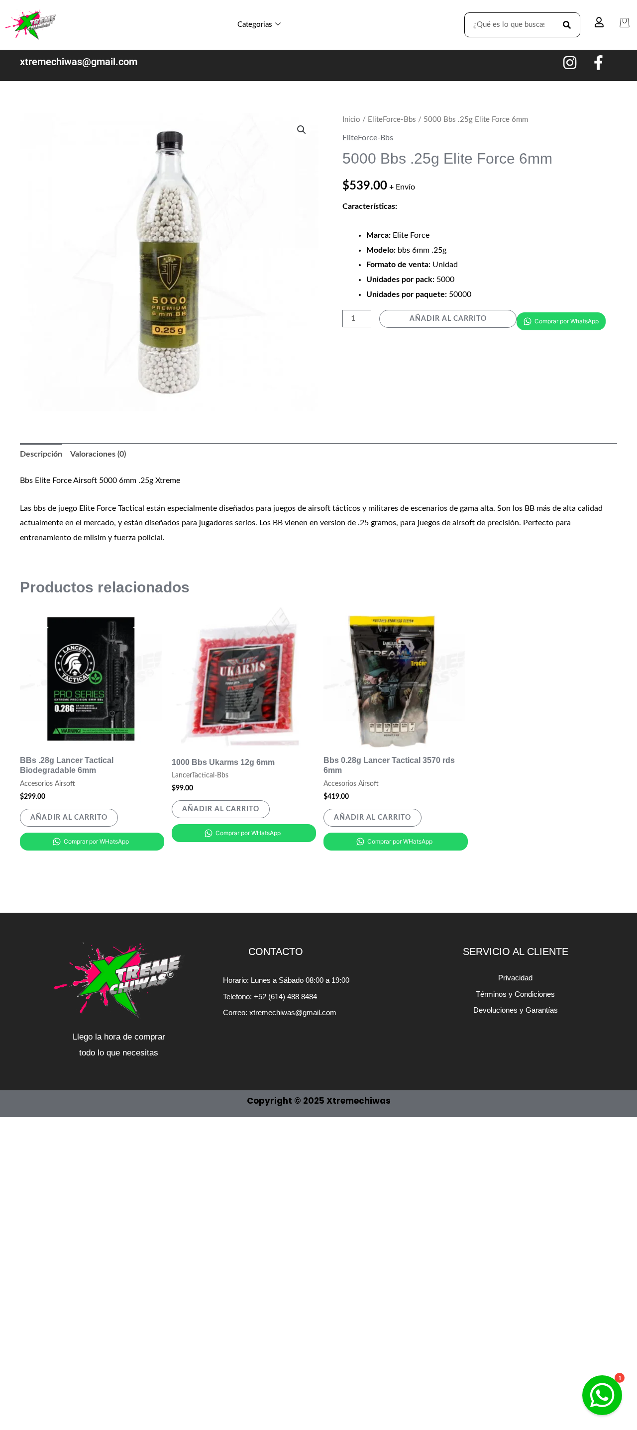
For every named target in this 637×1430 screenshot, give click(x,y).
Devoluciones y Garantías (515, 1010)
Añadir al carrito (448, 318)
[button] (302, 130)
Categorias (254, 24)
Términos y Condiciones (515, 994)
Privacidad (515, 977)
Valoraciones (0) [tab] (98, 454)
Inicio (351, 119)
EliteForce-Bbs (392, 119)
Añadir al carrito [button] (68, 817)
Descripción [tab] (41, 454)
